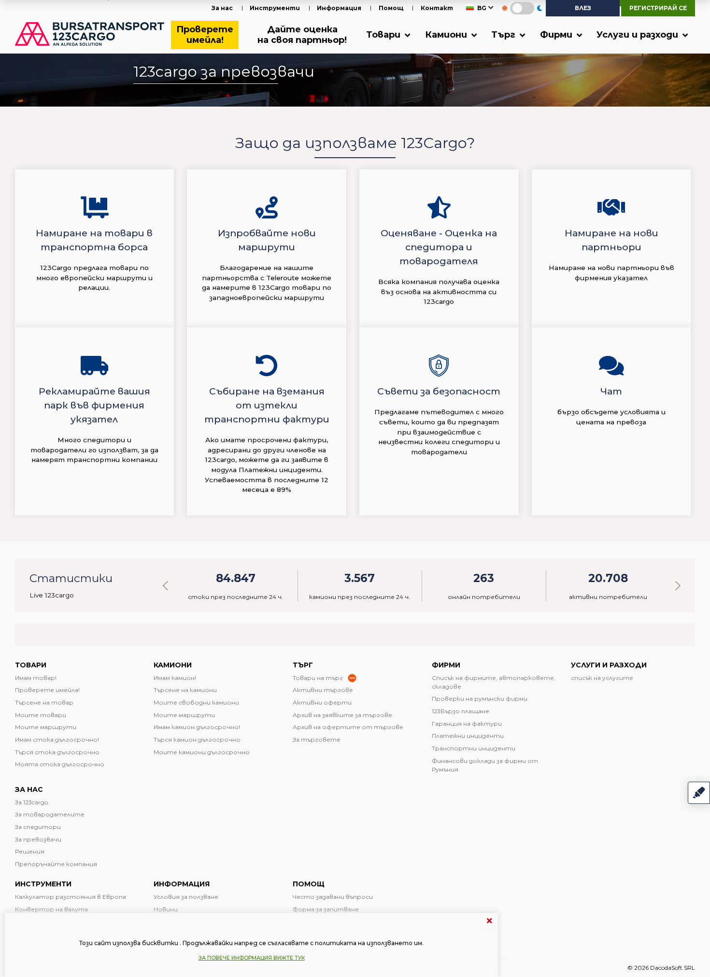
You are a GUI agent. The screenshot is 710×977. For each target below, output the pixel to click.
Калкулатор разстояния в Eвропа (70, 896)
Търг (504, 34)
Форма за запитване (326, 909)
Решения (29, 851)
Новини (166, 909)
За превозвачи (38, 839)
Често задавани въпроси (333, 896)
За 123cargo (31, 802)
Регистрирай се (658, 8)
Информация (339, 8)
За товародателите (50, 814)
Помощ (391, 8)
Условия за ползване (186, 896)
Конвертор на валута (51, 909)
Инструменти (275, 8)
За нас (222, 8)
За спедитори (38, 826)
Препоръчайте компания (56, 864)
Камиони (447, 34)
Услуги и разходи (638, 34)
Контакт (437, 8)
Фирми (557, 34)
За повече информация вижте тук (252, 958)
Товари (384, 34)
